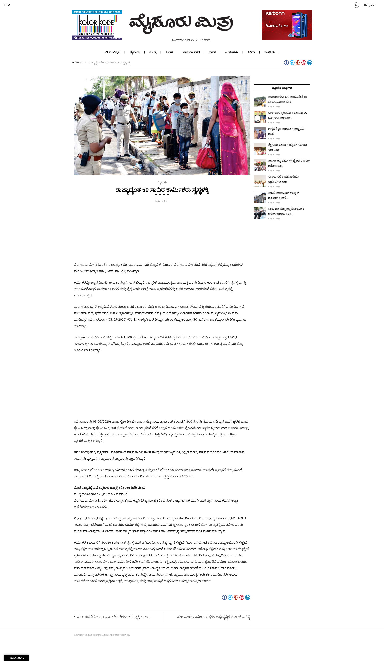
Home (78, 62)
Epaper (371, 5)
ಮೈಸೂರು (135, 52)
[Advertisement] (162, 233)
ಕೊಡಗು (170, 52)
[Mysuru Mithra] (182, 30)
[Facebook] (4, 5)
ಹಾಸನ (212, 52)
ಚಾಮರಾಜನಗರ (191, 52)
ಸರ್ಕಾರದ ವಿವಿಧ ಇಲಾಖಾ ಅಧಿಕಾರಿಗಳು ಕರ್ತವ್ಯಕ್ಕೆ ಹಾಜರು (114, 616)
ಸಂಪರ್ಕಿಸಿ (269, 52)
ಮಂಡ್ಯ (152, 52)
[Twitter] (9, 5)
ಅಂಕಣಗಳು (231, 52)
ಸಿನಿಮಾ (251, 52)
